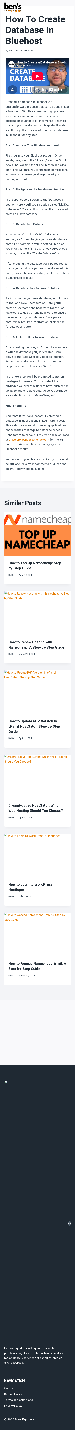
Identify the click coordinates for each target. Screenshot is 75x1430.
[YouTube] (69, 1223)
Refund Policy (13, 1394)
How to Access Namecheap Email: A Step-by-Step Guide (37, 966)
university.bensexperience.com (29, 439)
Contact (9, 1388)
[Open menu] (67, 7)
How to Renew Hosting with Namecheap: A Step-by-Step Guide (36, 645)
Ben (10, 50)
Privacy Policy (13, 1406)
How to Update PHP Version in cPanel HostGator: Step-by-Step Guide (34, 726)
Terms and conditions (18, 1400)
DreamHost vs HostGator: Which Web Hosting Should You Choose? (35, 808)
